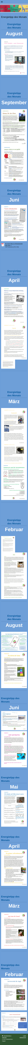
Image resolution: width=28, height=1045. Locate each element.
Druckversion (7, 1035)
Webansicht (23, 1037)
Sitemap (4, 1037)
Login (24, 1035)
